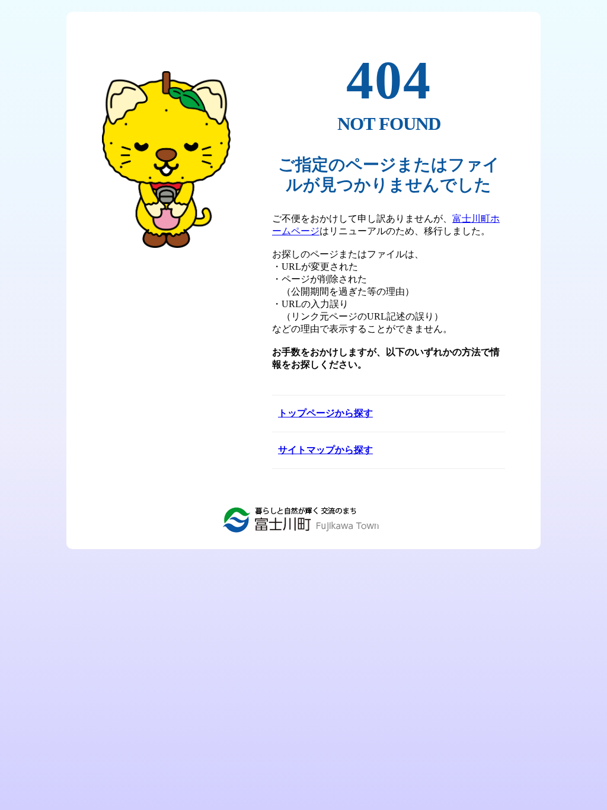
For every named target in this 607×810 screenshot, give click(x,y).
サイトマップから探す (325, 450)
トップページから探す (325, 413)
